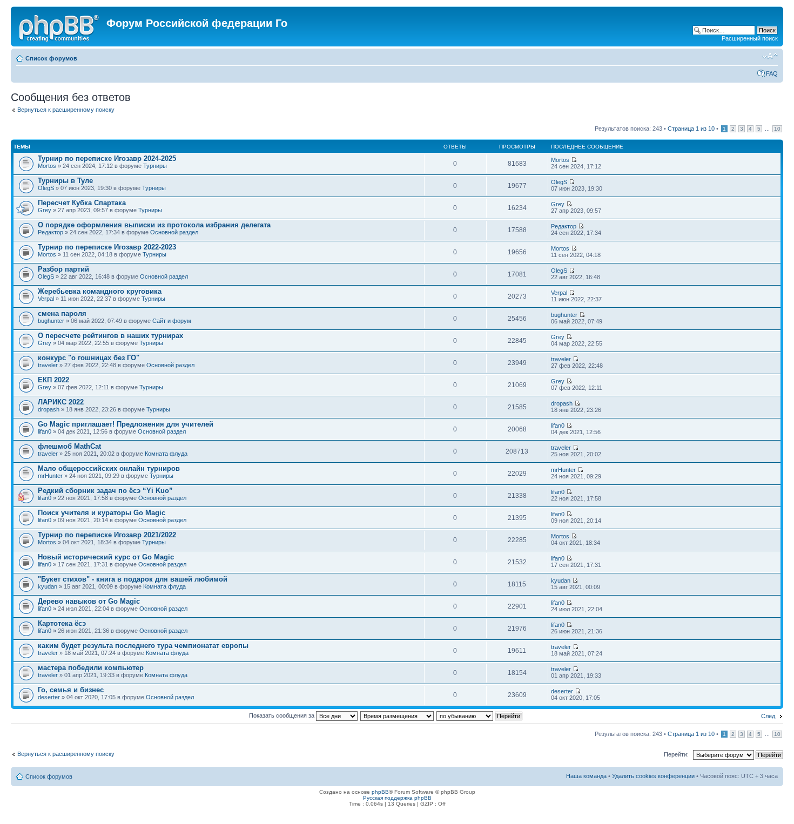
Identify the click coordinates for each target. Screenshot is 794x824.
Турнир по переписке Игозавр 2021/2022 (107, 535)
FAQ (772, 73)
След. (769, 716)
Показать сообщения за (282, 715)
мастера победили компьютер (91, 668)
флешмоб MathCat (69, 446)
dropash (48, 409)
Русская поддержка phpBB (397, 798)
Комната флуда (166, 453)
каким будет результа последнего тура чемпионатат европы (143, 645)
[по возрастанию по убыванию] (479, 715)
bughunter (51, 321)
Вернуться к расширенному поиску (66, 109)
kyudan (47, 586)
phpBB (380, 792)
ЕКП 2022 (53, 380)
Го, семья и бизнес (71, 690)
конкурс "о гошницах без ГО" (88, 358)
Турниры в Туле (65, 181)
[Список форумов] (60, 26)
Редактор (50, 232)
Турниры (155, 166)
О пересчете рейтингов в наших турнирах (110, 336)
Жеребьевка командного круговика (100, 291)
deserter (49, 697)
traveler (48, 365)
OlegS (46, 188)
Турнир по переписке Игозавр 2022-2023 (107, 247)
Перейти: (676, 754)
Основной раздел (174, 232)
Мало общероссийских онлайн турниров (109, 468)
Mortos (47, 166)
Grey (44, 210)
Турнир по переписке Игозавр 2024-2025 (107, 158)
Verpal (46, 298)
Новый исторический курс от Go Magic (106, 557)
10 (777, 129)
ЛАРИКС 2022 (61, 402)
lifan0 (44, 431)
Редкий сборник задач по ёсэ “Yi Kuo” (105, 491)
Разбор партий (63, 269)
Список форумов (51, 58)
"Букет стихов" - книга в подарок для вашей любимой (132, 579)
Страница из (691, 128)
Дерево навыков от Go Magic (89, 601)
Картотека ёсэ (62, 623)
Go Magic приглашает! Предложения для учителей (125, 424)
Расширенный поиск (750, 38)
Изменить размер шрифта (770, 56)
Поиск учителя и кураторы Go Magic (101, 513)
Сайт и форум (171, 321)
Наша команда (586, 776)
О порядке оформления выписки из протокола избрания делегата (154, 225)
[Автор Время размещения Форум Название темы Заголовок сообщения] (397, 715)
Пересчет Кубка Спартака (82, 203)
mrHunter (50, 475)
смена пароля (62, 313)
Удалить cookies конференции (653, 776)
